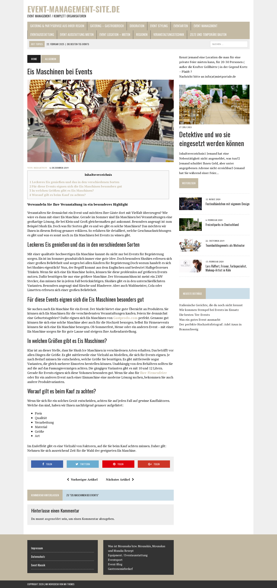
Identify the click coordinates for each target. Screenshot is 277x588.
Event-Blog (115, 564)
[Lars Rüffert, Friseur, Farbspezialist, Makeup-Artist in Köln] (190, 270)
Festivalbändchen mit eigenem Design (227, 204)
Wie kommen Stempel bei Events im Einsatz (209, 310)
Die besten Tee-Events (194, 315)
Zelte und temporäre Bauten (208, 34)
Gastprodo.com (125, 318)
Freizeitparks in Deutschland (222, 224)
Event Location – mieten (114, 34)
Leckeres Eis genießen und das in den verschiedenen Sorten (74, 182)
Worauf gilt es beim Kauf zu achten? (57, 195)
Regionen (142, 34)
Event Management (205, 26)
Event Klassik (38, 565)
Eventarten (181, 26)
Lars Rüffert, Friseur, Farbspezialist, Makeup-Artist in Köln (226, 268)
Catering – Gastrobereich (107, 26)
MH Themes (69, 584)
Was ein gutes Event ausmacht (199, 320)
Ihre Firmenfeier (153, 373)
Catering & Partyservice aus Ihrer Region (57, 26)
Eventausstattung (42, 34)
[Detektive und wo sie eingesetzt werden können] (214, 122)
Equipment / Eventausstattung (128, 555)
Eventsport (115, 560)
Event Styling (159, 26)
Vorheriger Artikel (84, 479)
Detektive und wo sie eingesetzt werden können (211, 138)
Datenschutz (38, 556)
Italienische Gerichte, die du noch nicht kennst (211, 305)
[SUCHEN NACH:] (229, 43)
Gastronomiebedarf (120, 569)
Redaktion (40, 167)
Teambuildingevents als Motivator (225, 245)
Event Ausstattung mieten (77, 34)
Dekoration (137, 26)
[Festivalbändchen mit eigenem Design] (190, 207)
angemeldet (53, 519)
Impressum (37, 548)
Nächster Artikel (118, 479)
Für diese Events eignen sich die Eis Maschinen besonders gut (75, 186)
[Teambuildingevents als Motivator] (190, 249)
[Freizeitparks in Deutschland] (190, 228)
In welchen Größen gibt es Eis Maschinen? (61, 190)
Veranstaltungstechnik (168, 34)
